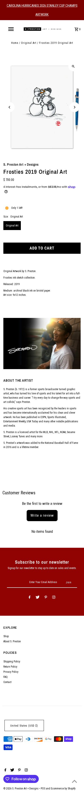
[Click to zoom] (73, 66)
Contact (7, 682)
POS (43, 788)
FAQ (5, 677)
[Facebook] (29, 598)
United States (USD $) (24, 725)
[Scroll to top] (74, 781)
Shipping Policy (11, 661)
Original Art (28, 42)
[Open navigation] (10, 29)
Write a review (42, 515)
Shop (6, 636)
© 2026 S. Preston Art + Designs (21, 788)
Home (14, 42)
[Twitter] (37, 598)
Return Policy (10, 666)
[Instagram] (53, 598)
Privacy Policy (10, 671)
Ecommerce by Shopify (63, 788)
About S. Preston (12, 641)
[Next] (74, 107)
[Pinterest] (46, 598)
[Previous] (9, 107)
